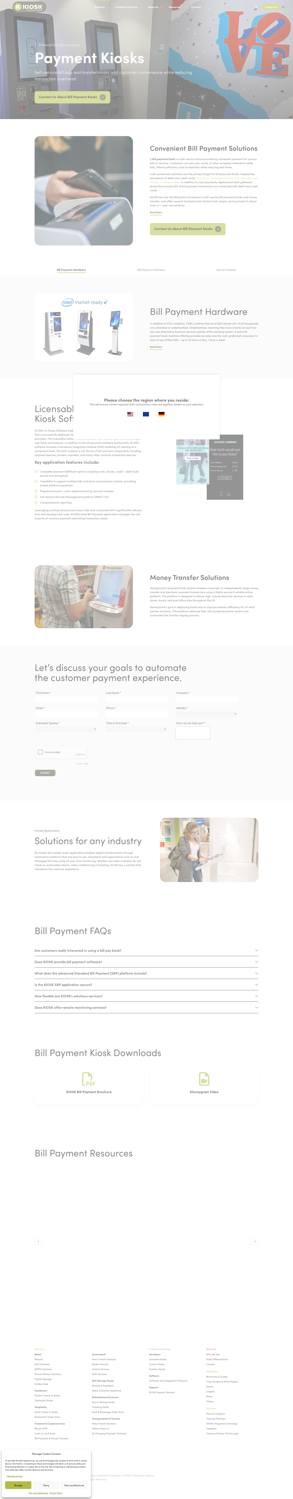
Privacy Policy (56, 1493)
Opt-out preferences (38, 1493)
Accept (18, 1485)
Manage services (15, 1476)
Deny (46, 1485)
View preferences (74, 1485)
